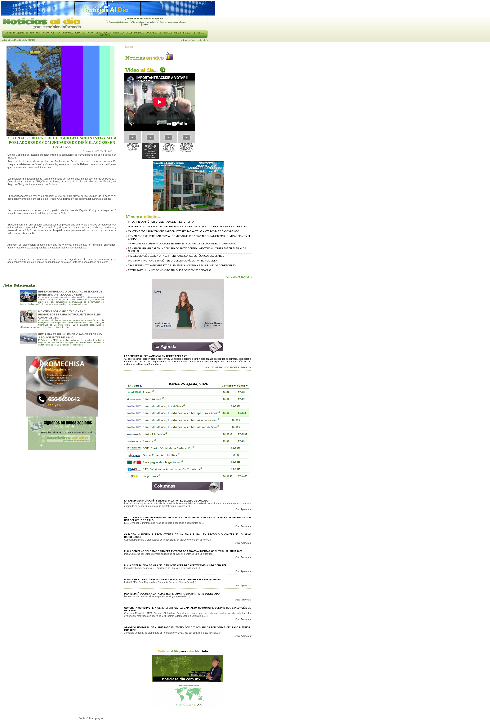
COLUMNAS (151, 33)
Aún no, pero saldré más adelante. (173, 22)
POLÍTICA (55, 33)
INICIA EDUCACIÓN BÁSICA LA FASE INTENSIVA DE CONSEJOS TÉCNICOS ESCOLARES (176, 256)
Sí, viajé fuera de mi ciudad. (144, 22)
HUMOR (90, 33)
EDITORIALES (165, 33)
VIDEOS (177, 33)
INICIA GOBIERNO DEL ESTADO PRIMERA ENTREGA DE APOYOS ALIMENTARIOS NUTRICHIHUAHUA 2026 (183, 551)
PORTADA (10, 33)
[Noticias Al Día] (42, 28)
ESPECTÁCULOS (104, 33)
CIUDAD (20, 33)
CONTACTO (104, 35)
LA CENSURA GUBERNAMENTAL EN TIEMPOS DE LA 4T (155, 356)
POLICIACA (118, 33)
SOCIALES (139, 33)
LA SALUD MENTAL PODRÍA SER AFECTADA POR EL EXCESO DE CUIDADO (166, 500)
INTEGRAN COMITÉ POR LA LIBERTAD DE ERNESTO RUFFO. (161, 222)
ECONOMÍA (67, 33)
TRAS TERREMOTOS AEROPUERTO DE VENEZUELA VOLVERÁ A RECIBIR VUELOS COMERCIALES (182, 265)
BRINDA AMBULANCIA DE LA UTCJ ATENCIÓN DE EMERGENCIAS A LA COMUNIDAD (70, 293)
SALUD (129, 33)
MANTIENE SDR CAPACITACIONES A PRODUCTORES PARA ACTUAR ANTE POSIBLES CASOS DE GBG (69, 314)
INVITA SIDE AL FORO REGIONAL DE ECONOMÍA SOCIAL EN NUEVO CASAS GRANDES (172, 579)
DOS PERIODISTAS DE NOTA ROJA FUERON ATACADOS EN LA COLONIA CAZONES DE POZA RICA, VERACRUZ (188, 226)
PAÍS (38, 33)
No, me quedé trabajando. (119, 22)
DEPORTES (79, 33)
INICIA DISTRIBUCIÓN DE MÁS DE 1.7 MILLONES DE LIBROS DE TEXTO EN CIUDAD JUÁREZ (175, 565)
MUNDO (45, 33)
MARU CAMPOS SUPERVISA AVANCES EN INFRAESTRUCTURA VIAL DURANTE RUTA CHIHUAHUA (182, 243)
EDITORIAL (198, 33)
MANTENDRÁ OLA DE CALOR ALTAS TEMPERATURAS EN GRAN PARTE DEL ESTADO (172, 593)
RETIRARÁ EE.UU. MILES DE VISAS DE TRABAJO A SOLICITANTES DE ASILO (70, 336)
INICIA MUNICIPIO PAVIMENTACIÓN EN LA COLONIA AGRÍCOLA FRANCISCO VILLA (172, 260)
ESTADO (30, 33)
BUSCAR (187, 33)
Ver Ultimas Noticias (238, 276)
